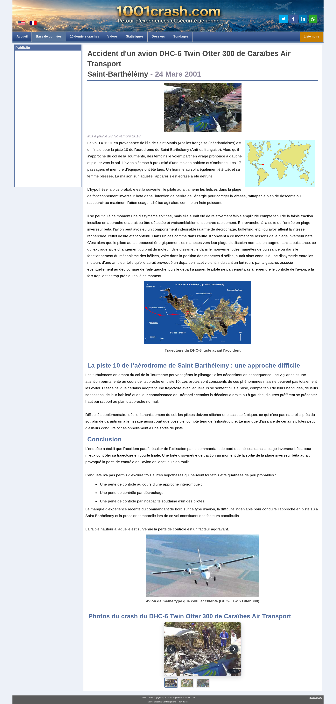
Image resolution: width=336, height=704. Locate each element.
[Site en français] (33, 23)
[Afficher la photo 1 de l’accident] (171, 683)
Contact (166, 702)
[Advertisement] (48, 82)
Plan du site (183, 702)
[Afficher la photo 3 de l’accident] (203, 683)
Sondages (180, 36)
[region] (203, 649)
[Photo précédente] (171, 649)
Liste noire (311, 36)
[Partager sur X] (283, 19)
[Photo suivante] (234, 649)
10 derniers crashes (84, 36)
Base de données (49, 36)
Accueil (22, 36)
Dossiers (158, 36)
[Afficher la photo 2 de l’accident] (187, 683)
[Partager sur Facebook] (293, 19)
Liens (173, 702)
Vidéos (112, 36)
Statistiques (135, 36)
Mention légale (154, 702)
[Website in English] (21, 23)
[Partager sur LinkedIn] (303, 19)
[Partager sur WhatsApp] (313, 19)
